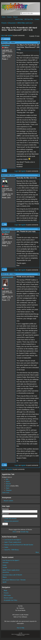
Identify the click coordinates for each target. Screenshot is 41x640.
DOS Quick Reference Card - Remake (14, 580)
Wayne (5, 577)
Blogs (5, 590)
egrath (4, 582)
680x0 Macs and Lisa (24, 23)
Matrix (8, 481)
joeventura (6, 572)
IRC (7, 479)
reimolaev (5, 562)
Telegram (9, 490)
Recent (15, 17)
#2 (38, 175)
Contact (37, 19)
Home (3, 17)
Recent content (8, 500)
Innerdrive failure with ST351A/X (12, 575)
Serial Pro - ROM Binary (11, 549)
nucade (5, 567)
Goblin (6, 547)
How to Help (20, 628)
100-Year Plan (28, 19)
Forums (9, 17)
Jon (3, 178)
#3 (38, 229)
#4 (38, 274)
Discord (8, 483)
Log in (3, 35)
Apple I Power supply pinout (12, 542)
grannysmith (7, 277)
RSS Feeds (7, 595)
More (37, 552)
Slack (7, 488)
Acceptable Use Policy (10, 600)
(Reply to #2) (20, 229)
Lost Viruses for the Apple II (12, 539)
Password (5, 514)
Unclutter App (24, 531)
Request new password (11, 521)
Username (6, 509)
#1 (38, 42)
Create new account (10, 518)
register (9, 35)
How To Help (19, 19)
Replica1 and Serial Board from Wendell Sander (18, 544)
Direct (14, 531)
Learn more (5, 492)
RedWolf (6, 45)
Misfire (8, 486)
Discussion (12, 23)
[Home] (14, 10)
